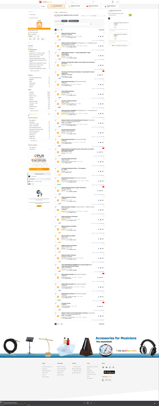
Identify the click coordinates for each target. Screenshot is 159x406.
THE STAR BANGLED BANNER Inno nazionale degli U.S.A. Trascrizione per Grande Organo (77, 266)
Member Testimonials (46, 370)
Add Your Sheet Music (61, 368)
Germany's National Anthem (69, 101)
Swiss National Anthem (68, 92)
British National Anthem (74, 82)
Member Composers (61, 366)
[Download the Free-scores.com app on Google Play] (109, 372)
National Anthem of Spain (78, 208)
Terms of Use (45, 372)
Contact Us (44, 368)
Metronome (89, 370)
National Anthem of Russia (69, 34)
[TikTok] (113, 367)
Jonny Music (112, 30)
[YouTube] (106, 367)
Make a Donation (60, 374)
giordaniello (97, 59)
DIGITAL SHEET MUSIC (33, 32)
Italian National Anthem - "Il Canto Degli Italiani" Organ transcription (76, 54)
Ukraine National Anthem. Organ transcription (74, 188)
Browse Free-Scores (34, 17)
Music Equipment (77, 372)
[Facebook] (103, 367)
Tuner (88, 376)
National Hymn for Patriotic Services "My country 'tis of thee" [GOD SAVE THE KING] (78, 150)
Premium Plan (60, 372)
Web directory (90, 378)
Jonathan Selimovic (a (122, 29)
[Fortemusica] (103, 380)
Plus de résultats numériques (120, 45)
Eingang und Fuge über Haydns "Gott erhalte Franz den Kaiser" (78, 63)
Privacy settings (45, 376)
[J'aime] (24, 403)
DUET (34, 39)
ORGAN (31, 48)
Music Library (32, 14)
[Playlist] (157, 403)
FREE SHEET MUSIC (33, 28)
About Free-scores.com (47, 366)
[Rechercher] (93, 2)
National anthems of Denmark (69, 217)
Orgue (115, 25)
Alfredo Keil (114, 29)
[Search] (90, 24)
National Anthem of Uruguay (69, 246)
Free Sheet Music (77, 366)
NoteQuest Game (90, 372)
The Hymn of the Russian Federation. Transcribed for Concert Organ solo (78, 73)
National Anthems (74, 20)
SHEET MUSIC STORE (33, 30)
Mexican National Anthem (68, 236)
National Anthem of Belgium (79, 43)
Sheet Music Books (77, 368)
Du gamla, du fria (66, 304)
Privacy (43, 374)
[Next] (91, 403)
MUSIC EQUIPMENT (33, 34)
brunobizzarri (97, 310)
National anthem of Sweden (69, 227)
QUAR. (42, 39)
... (45, 39)
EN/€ (117, 1)
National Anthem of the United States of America (78, 121)
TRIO (38, 39)
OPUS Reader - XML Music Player (92, 367)
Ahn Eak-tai (114, 40)
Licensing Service (60, 370)
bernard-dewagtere (96, 40)
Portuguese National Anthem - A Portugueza (74, 169)
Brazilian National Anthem (68, 130)
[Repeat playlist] (94, 403)
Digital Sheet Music (77, 370)
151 (61, 29)
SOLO (30, 39)
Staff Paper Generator (91, 374)
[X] (110, 367)
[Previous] (84, 403)
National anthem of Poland (69, 198)
